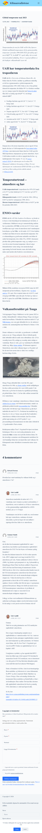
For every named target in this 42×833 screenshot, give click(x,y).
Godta (17, 829)
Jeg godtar (14, 773)
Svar (37, 473)
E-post (6, 736)
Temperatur (15, 22)
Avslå (25, 829)
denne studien (18, 345)
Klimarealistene (19, 3)
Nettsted (6, 742)
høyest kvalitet (32, 91)
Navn (6, 730)
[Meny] (38, 3)
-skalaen (6, 322)
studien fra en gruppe (9, 403)
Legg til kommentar (10, 749)
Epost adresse (7, 818)
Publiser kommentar (10, 779)
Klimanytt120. (8, 172)
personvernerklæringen (17, 773)
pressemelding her (24, 406)
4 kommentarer (27, 22)
